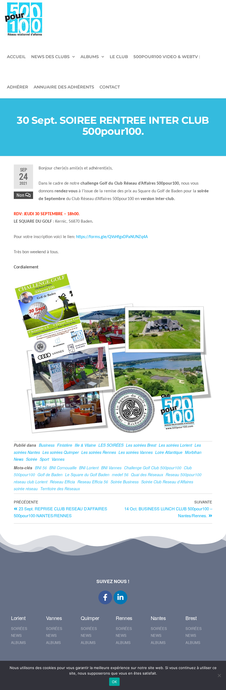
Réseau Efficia (62, 481)
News (18, 459)
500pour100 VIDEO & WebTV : (166, 56)
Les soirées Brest (141, 445)
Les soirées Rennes (98, 452)
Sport (44, 459)
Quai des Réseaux (147, 474)
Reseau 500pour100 (183, 474)
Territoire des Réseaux (60, 488)
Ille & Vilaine (85, 445)
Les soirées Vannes (136, 452)
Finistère (64, 445)
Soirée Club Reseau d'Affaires (167, 481)
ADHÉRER (17, 87)
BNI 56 (41, 467)
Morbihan (193, 452)
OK (114, 682)
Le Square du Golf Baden (87, 474)
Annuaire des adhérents (64, 87)
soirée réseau (26, 488)
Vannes (58, 459)
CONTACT (109, 87)
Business (47, 445)
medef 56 (120, 474)
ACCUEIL (16, 56)
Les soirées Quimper (60, 452)
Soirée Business (125, 481)
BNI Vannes (111, 467)
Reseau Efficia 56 (92, 481)
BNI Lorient (89, 467)
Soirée (31, 459)
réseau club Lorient (30, 481)
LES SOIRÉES (110, 445)
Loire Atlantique (168, 452)
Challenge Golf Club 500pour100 (152, 467)
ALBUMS (89, 56)
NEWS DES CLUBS (50, 56)
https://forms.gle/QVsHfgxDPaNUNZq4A (112, 237)
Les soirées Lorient (175, 445)
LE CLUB (119, 56)
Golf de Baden (50, 474)
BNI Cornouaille (63, 467)
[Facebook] (105, 597)
